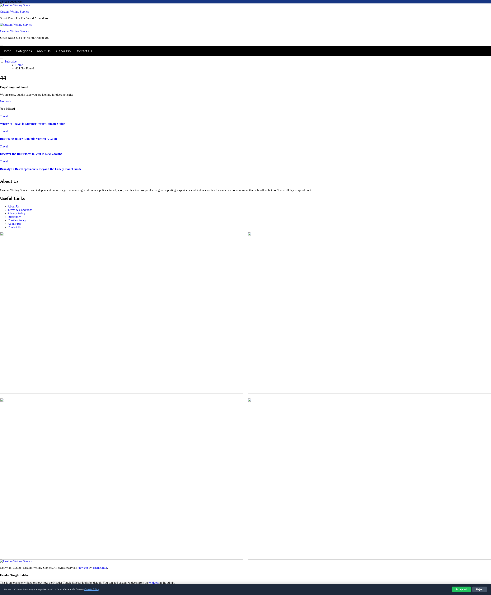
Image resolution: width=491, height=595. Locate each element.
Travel (4, 116)
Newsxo (83, 567)
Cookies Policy (17, 220)
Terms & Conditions (20, 210)
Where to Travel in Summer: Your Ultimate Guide (32, 123)
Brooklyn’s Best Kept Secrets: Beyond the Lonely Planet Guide (41, 169)
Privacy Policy (16, 213)
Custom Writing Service (14, 11)
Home (6, 51)
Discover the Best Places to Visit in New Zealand (31, 154)
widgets (154, 582)
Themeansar (99, 567)
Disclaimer (14, 216)
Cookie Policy (91, 589)
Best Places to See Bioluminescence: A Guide (28, 138)
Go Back (5, 101)
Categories (24, 51)
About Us (43, 51)
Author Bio (63, 51)
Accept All (461, 589)
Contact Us (84, 51)
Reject (479, 589)
